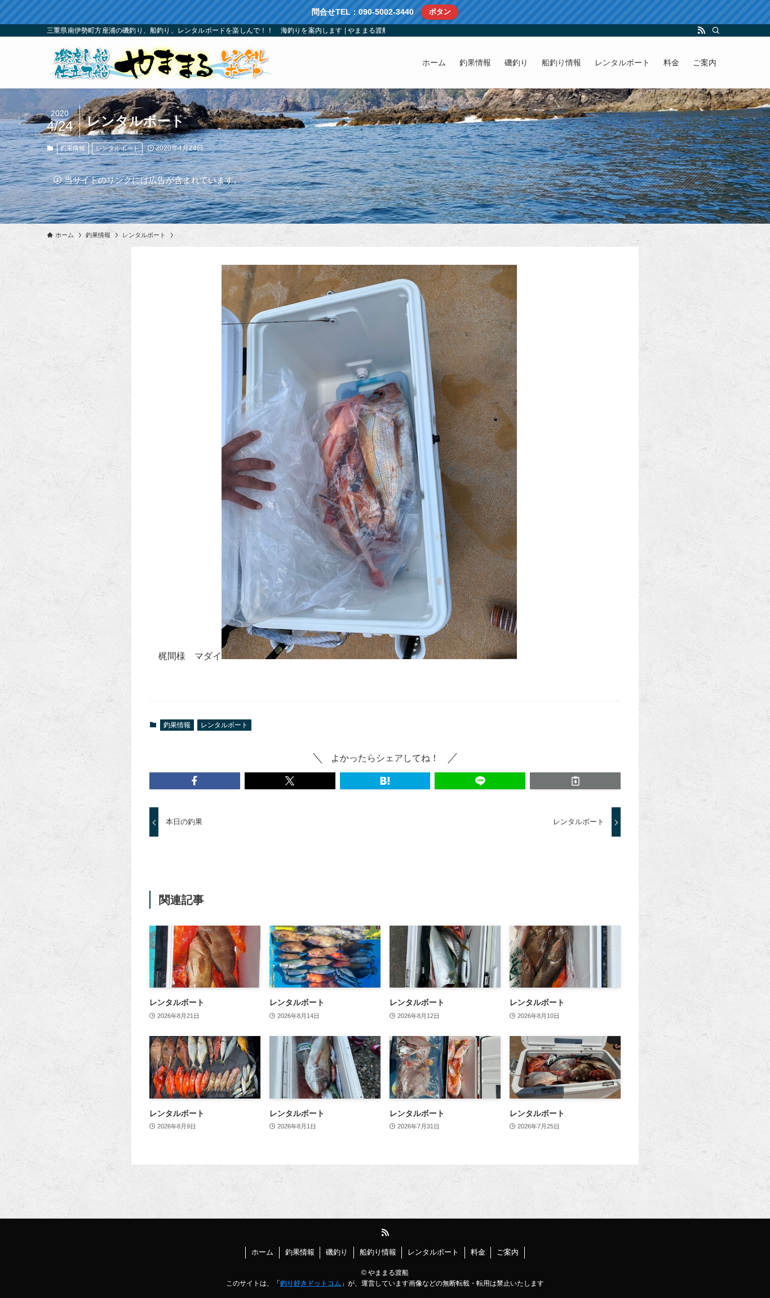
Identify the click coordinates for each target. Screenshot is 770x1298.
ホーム (262, 1252)
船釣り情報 (378, 1252)
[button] (194, 780)
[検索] (716, 30)
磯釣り (337, 1252)
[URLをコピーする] (575, 780)
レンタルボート (117, 148)
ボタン (440, 11)
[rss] (701, 30)
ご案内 (508, 1252)
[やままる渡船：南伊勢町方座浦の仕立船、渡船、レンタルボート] (159, 62)
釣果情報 (72, 148)
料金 (478, 1252)
